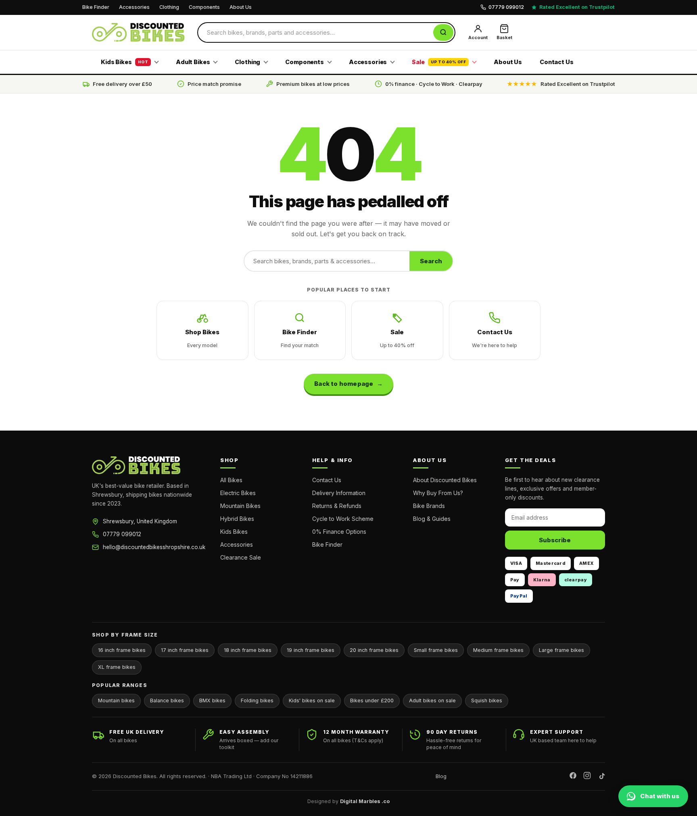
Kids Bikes (124, 61)
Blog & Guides (432, 518)
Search (431, 261)
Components (204, 7)
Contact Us (557, 61)
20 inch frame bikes (374, 650)
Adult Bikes (193, 61)
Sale (439, 61)
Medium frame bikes (498, 650)
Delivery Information (338, 492)
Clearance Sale (240, 557)
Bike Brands (429, 505)
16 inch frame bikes (122, 650)
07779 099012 (122, 534)
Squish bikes (486, 700)
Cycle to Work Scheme (343, 518)
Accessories (134, 7)
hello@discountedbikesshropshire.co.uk (154, 547)
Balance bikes (167, 700)
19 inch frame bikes (310, 650)
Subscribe (555, 540)
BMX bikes (212, 700)
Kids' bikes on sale (312, 700)
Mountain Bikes (240, 505)
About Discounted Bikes (445, 480)
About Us (241, 7)
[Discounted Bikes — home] (138, 32)
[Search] (443, 32)
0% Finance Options (339, 531)
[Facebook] (573, 777)
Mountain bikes (116, 700)
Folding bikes (257, 700)
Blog (441, 776)
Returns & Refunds (336, 505)
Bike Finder (95, 7)
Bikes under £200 (372, 700)
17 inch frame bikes (185, 650)
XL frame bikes (117, 667)
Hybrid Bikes (237, 518)
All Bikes (231, 480)
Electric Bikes (238, 492)
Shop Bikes (202, 338)
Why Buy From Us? (438, 492)
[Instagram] (587, 777)
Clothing (169, 7)
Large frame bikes (561, 650)
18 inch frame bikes (247, 650)
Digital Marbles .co (365, 801)
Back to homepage (343, 383)
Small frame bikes (436, 650)
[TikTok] (601, 777)
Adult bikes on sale (432, 700)
